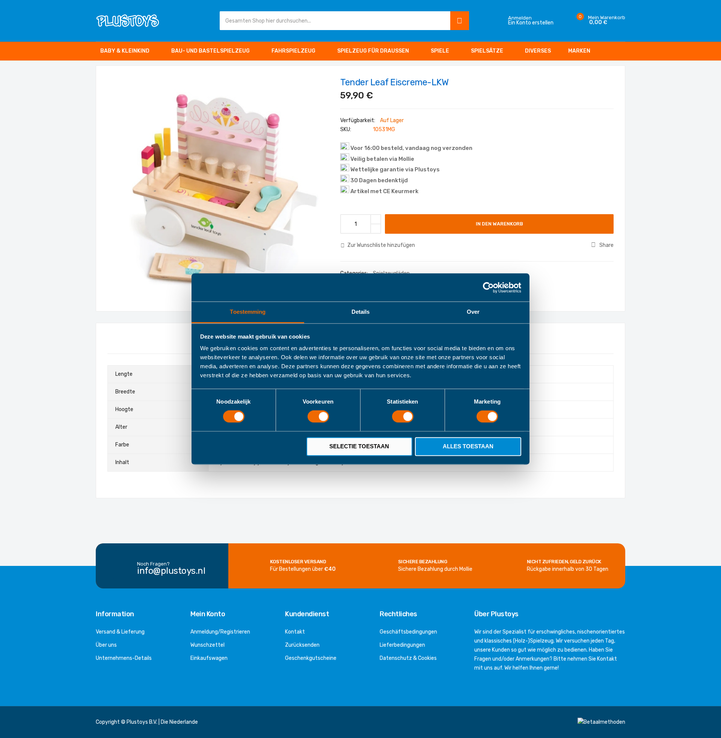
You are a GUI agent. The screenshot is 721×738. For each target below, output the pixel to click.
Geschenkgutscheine (310, 658)
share (606, 245)
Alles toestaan (468, 446)
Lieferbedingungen (402, 645)
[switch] (318, 417)
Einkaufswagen (209, 658)
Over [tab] (473, 312)
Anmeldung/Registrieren (220, 632)
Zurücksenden (302, 645)
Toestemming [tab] (247, 312)
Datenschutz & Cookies (408, 658)
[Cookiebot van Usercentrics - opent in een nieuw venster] (488, 287)
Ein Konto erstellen (531, 23)
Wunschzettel (207, 645)
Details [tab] (360, 312)
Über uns (106, 645)
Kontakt (295, 632)
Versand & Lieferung (120, 632)
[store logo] (128, 20)
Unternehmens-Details (124, 658)
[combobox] (333, 20)
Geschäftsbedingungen (408, 632)
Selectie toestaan (359, 446)
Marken (579, 51)
